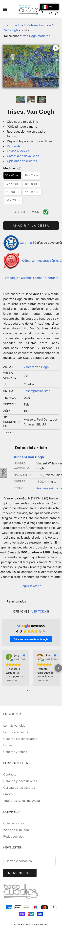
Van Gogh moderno (36, 36)
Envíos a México (18, 151)
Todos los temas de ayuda (21, 800)
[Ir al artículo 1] (20, 99)
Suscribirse (20, 873)
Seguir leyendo (31, 586)
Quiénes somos (31, 278)
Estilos (7, 745)
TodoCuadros (13, 25)
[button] (3, 668)
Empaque (11, 278)
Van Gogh (11, 30)
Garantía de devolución (23, 156)
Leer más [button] (11, 680)
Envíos (8, 794)
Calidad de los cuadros (19, 787)
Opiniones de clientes (22, 161)
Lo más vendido (14, 725)
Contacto (52, 278)
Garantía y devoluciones (20, 781)
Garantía (26, 242)
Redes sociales (13, 836)
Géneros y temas (15, 752)
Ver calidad (14, 146)
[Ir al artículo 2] (31, 99)
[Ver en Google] (9, 657)
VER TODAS (39, 611)
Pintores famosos (39, 25)
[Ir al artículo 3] (41, 99)
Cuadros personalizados (20, 738)
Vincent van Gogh (36, 367)
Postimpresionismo (37, 391)
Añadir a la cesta (31, 225)
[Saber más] (19, 168)
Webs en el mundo (16, 830)
